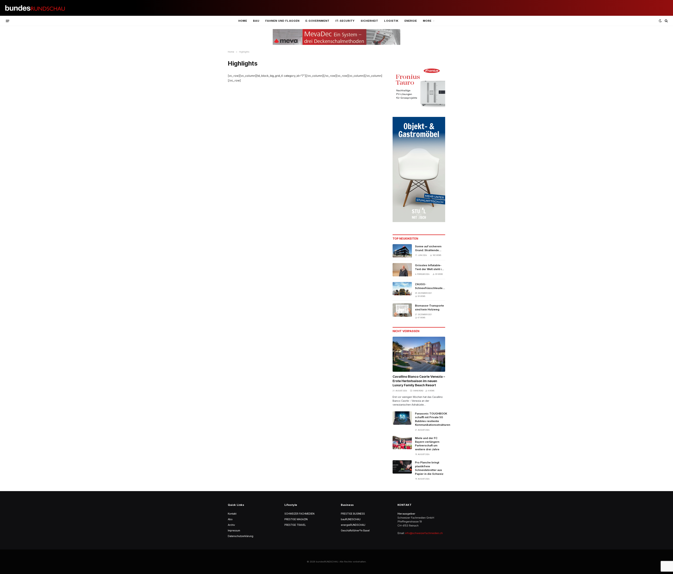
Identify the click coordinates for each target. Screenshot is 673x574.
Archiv (231, 524)
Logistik (391, 20)
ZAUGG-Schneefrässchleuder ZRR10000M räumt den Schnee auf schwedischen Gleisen (430, 286)
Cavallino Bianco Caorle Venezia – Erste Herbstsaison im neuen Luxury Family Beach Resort (419, 381)
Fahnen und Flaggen (282, 20)
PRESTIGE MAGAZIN (296, 519)
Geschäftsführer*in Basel (355, 530)
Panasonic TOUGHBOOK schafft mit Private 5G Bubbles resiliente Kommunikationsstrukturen (432, 419)
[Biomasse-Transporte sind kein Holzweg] (402, 310)
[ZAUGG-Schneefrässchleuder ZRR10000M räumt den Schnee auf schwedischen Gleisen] (402, 288)
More (427, 20)
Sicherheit (369, 20)
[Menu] (7, 21)
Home (242, 20)
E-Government (317, 20)
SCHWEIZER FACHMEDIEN (299, 513)
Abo (230, 519)
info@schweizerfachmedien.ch (424, 533)
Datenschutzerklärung (240, 536)
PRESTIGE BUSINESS (353, 513)
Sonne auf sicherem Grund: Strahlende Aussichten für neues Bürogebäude (429, 248)
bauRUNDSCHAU (351, 519)
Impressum (234, 530)
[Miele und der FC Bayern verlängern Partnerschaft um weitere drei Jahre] (402, 442)
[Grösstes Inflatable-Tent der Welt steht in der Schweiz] (402, 269)
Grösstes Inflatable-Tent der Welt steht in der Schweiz (429, 267)
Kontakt (232, 513)
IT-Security (345, 20)
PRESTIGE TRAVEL (295, 524)
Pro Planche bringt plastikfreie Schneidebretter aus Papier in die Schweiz (429, 468)
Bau (256, 20)
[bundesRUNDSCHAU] (35, 8)
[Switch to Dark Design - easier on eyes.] (660, 20)
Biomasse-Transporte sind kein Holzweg (429, 307)
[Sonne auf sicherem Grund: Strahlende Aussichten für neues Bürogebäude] (402, 250)
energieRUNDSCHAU (353, 524)
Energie (411, 20)
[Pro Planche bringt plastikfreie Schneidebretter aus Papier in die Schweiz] (402, 467)
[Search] (666, 21)
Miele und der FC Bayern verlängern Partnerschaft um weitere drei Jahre (427, 443)
